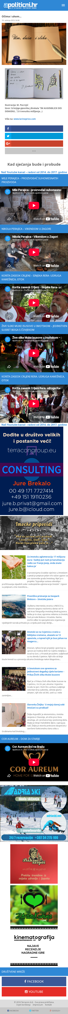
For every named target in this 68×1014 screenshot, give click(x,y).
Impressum (38, 1004)
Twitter (35, 1010)
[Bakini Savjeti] (34, 864)
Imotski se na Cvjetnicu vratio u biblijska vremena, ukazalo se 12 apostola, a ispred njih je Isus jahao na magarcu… (47, 637)
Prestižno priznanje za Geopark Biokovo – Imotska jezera (43, 598)
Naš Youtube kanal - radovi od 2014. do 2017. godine (34, 424)
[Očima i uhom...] (34, 83)
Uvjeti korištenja (23, 1004)
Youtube (36, 992)
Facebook (35, 981)
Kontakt (48, 1004)
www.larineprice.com (25, 119)
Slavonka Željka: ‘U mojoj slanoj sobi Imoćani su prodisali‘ (46, 706)
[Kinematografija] (34, 946)
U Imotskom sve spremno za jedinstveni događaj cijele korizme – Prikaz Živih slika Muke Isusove (45, 671)
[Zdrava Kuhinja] (34, 905)
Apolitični (20, 5)
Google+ (56, 1010)
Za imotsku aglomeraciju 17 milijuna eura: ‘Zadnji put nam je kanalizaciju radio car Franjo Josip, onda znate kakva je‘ (46, 561)
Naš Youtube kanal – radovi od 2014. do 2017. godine (34, 172)
